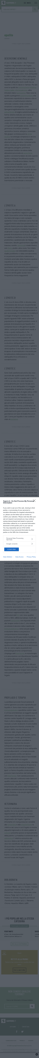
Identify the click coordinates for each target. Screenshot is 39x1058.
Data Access (19, 557)
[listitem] (19, 538)
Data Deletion (7, 557)
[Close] (35, 501)
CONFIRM (11, 549)
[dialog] (19, 529)
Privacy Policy (31, 557)
